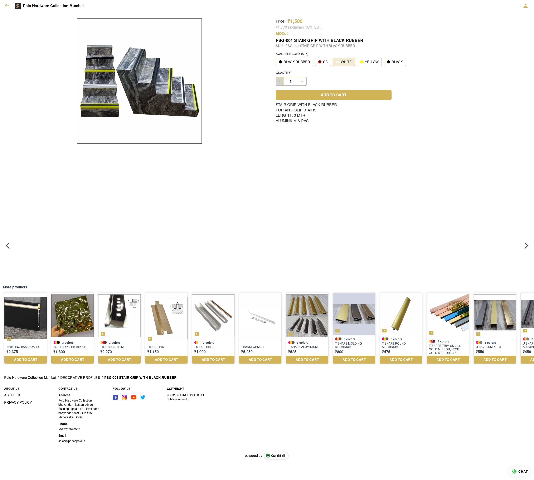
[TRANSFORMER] (260, 328)
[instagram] (124, 397)
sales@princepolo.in (71, 441)
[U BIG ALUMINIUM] (494, 328)
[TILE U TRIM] (166, 328)
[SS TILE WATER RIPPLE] (72, 328)
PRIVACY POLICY (18, 402)
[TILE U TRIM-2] (213, 328)
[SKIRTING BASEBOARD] (25, 328)
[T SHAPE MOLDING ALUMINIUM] (354, 328)
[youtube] (133, 397)
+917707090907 (69, 429)
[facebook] (115, 397)
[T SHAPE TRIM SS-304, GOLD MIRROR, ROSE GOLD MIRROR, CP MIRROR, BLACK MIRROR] (447, 328)
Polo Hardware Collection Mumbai (53, 6)
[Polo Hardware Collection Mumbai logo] (18, 6)
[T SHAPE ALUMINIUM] (307, 328)
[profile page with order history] (525, 6)
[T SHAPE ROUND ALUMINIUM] (401, 328)
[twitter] (142, 397)
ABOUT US (12, 395)
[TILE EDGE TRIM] (119, 328)
